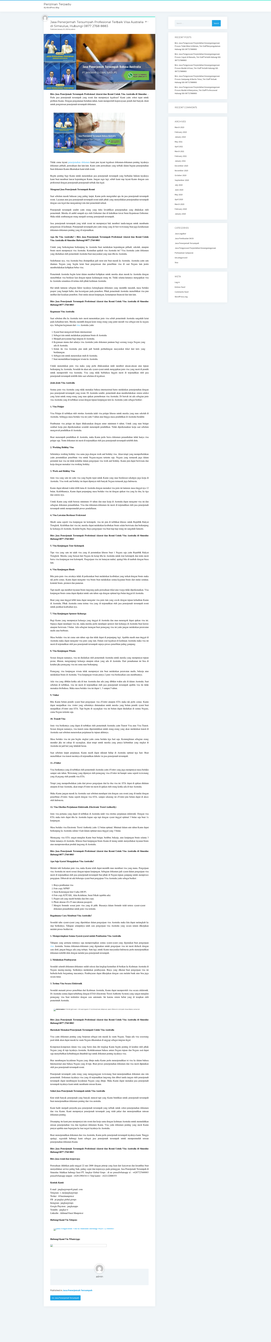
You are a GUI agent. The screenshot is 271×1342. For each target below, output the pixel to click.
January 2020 (180, 214)
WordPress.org (181, 296)
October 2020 (180, 175)
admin (99, 1276)
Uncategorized (181, 257)
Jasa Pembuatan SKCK (184, 238)
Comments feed (181, 292)
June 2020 (179, 189)
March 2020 (179, 204)
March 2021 (179, 151)
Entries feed (180, 287)
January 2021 (180, 161)
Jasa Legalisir (180, 233)
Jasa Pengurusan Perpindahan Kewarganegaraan (195, 248)
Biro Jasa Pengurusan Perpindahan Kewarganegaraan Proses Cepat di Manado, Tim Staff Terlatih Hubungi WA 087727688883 (198, 57)
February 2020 (181, 209)
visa (78, 325)
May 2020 (179, 194)
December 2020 (181, 165)
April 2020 (179, 199)
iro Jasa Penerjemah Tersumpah (65, 1298)
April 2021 (179, 146)
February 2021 (181, 156)
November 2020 (181, 170)
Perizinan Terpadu (57, 4)
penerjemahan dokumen (79, 162)
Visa (176, 262)
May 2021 (179, 141)
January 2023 (180, 137)
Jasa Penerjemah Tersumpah (77, 1290)
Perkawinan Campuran (184, 253)
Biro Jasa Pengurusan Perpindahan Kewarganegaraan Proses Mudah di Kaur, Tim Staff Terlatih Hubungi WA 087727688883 (197, 68)
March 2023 (179, 127)
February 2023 (181, 132)
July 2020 (179, 185)
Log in (177, 282)
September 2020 (182, 180)
